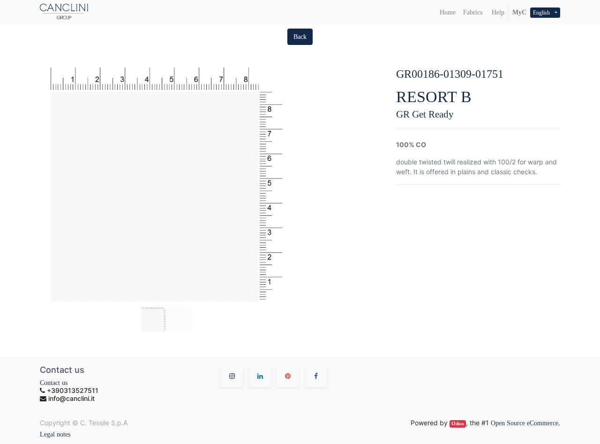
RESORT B (434, 96)
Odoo (457, 423)
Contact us (54, 382)
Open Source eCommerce (524, 423)
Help (497, 12)
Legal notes (55, 434)
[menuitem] (447, 12)
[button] (300, 37)
